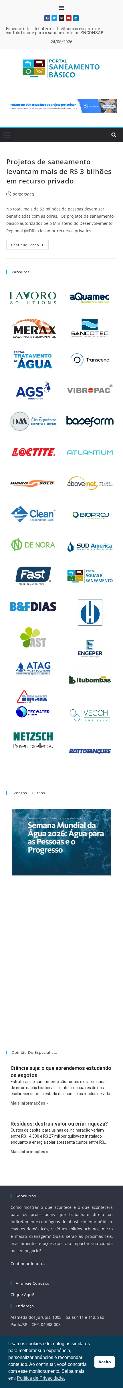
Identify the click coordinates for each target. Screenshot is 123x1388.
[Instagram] (61, 18)
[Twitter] (54, 18)
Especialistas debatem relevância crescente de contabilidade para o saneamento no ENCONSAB (55, 30)
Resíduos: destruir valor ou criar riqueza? (59, 1124)
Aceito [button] (104, 1362)
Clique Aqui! (22, 1294)
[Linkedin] (76, 18)
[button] (61, 7)
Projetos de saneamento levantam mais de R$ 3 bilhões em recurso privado (59, 171)
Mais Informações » (29, 1103)
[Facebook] (47, 18)
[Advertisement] (61, 970)
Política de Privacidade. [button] (41, 1378)
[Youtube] (69, 18)
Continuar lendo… (28, 1263)
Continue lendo (30, 243)
